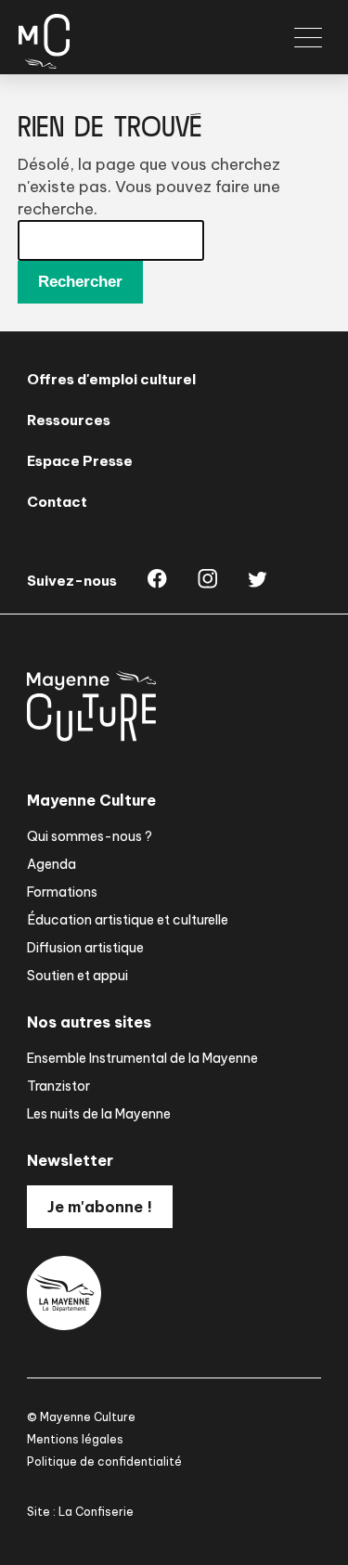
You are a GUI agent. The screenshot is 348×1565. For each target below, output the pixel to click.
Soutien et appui (77, 975)
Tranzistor (58, 1086)
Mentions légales (75, 1439)
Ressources (68, 420)
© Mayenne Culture (81, 1417)
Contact (57, 502)
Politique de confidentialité (104, 1461)
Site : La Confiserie (80, 1512)
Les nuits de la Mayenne (99, 1114)
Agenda (51, 864)
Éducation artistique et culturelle (127, 920)
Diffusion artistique (85, 947)
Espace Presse (80, 461)
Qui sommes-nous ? (89, 836)
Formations (62, 892)
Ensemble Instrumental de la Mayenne (142, 1058)
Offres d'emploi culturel (111, 379)
